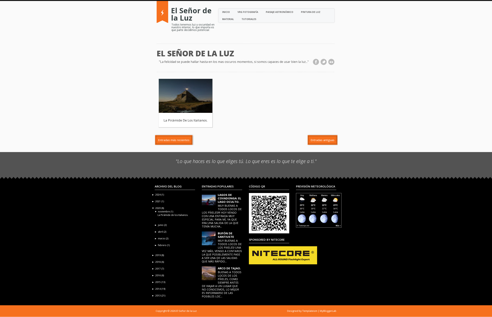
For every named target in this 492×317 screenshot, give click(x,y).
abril (161, 231)
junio (161, 225)
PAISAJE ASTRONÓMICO (279, 12)
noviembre (164, 211)
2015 (158, 282)
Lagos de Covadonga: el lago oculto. (229, 198)
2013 (158, 295)
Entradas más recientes (173, 140)
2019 (158, 255)
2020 (158, 208)
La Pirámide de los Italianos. (186, 120)
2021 (158, 201)
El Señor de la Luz (191, 14)
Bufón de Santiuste (226, 235)
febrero (162, 245)
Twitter (324, 62)
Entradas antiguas (322, 140)
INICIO (226, 12)
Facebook (316, 62)
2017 (158, 268)
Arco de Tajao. (229, 268)
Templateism (309, 311)
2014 (158, 288)
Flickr (331, 62)
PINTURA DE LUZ (310, 12)
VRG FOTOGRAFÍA (248, 12)
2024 (158, 194)
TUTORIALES (249, 19)
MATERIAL (228, 19)
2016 (158, 275)
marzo (162, 238)
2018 (158, 262)
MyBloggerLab (328, 311)
